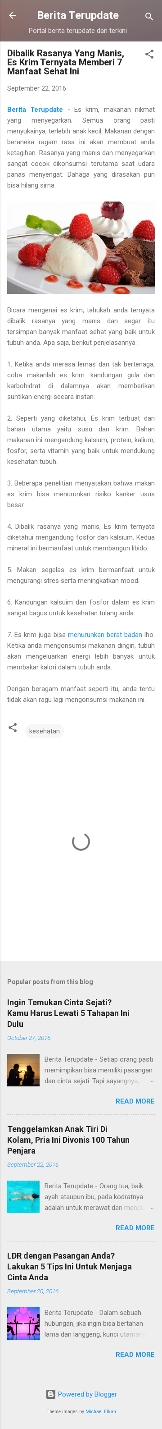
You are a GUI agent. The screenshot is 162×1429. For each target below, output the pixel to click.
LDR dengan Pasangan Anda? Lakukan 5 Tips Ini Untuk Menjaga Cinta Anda (69, 1266)
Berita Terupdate (78, 15)
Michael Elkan (101, 1412)
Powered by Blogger (86, 1394)
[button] (149, 56)
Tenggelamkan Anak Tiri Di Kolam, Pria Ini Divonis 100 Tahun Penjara (68, 1139)
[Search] (149, 18)
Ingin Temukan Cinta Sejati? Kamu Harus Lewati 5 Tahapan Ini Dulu (68, 1013)
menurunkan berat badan (105, 635)
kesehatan (44, 731)
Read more (135, 1101)
